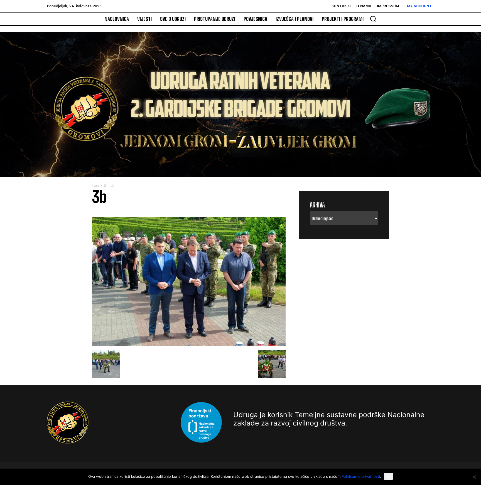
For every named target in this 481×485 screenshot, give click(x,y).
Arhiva (317, 205)
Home (95, 185)
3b (105, 185)
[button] (373, 18)
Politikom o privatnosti (361, 476)
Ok (388, 476)
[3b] (189, 344)
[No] (474, 477)
